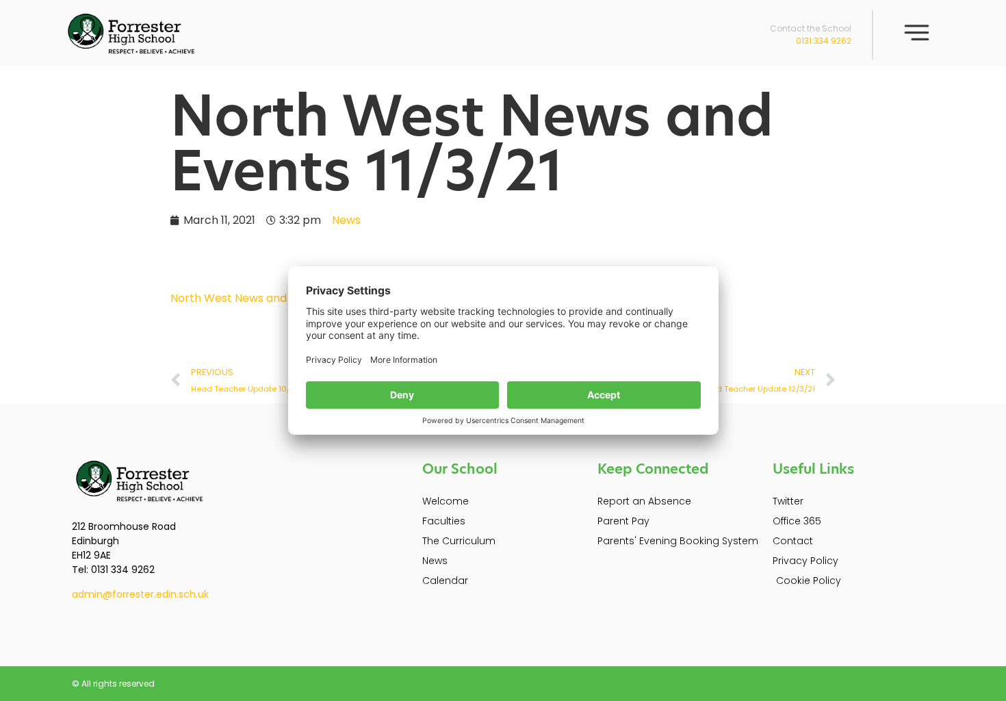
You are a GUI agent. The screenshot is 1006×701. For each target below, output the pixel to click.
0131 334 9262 (823, 41)
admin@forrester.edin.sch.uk (140, 594)
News (346, 220)
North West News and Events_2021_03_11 (282, 298)
